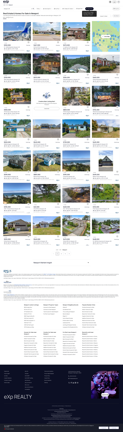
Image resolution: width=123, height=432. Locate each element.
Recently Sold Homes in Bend (89, 341)
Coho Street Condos (68, 318)
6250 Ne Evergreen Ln (29, 320)
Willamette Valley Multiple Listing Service (23, 284)
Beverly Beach (66, 314)
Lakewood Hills (66, 322)
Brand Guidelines (47, 380)
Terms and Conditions (48, 371)
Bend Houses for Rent (68, 339)
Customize (114, 427)
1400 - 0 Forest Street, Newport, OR (12, 209)
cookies (8, 425)
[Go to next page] (69, 254)
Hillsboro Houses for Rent (69, 354)
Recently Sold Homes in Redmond (90, 349)
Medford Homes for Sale (88, 318)
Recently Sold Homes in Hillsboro (90, 356)
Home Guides (7, 382)
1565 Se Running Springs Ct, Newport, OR (102, 111)
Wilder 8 (65, 307)
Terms (91, 425)
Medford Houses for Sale (30, 347)
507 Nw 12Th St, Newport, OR (40, 47)
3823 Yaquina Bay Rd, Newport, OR (12, 79)
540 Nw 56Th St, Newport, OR (40, 241)
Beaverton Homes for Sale (88, 314)
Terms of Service (71, 409)
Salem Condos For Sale (49, 338)
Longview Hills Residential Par (70, 327)
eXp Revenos (27, 380)
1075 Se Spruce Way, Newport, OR (11, 111)
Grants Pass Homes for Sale (89, 322)
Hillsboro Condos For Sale (49, 356)
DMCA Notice (61, 408)
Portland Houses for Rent (69, 334)
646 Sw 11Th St (27, 314)
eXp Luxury (27, 384)
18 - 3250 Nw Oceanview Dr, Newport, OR (102, 241)
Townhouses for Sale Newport (50, 311)
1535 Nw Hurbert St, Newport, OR (41, 79)
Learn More (77, 419)
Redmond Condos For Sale (49, 349)
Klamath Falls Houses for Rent (70, 352)
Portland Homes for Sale (88, 307)
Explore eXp (6, 371)
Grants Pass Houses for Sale (31, 352)
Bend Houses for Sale (29, 341)
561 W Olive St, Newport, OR (40, 144)
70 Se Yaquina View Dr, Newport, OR (101, 209)
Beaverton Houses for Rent (69, 341)
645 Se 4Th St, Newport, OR (69, 144)
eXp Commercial (28, 382)
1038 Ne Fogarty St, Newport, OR (11, 144)
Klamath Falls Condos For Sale (50, 354)
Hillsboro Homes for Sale (88, 327)
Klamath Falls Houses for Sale (31, 354)
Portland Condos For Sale (49, 336)
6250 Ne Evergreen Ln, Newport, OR (71, 79)
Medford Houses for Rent (69, 345)
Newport (65, 250)
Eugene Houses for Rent (69, 343)
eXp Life (26, 371)
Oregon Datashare (10, 294)
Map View (117, 8)
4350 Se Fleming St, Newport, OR (100, 79)
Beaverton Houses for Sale (30, 343)
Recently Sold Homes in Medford (90, 347)
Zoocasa (26, 373)
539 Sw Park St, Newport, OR (10, 241)
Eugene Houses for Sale (30, 345)
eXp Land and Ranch (29, 387)
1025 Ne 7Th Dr (27, 322)
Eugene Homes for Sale (88, 316)
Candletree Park (67, 309)
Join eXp (5, 375)
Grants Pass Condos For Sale (50, 352)
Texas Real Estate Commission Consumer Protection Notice (62, 416)
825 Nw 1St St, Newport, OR (40, 176)
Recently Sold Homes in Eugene (90, 345)
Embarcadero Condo (68, 320)
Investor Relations (7, 378)
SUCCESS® (27, 375)
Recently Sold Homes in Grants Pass (90, 352)
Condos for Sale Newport (49, 309)
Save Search (116, 15)
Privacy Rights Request (49, 373)
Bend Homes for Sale (87, 311)
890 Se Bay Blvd (28, 307)
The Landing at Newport (69, 311)
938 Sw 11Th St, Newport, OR (99, 176)
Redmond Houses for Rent (69, 348)
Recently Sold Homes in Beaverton (90, 343)
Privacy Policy (47, 375)
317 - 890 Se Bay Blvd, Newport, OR (12, 47)
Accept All (104, 427)
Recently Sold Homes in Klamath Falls (90, 354)
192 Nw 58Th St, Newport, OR (69, 241)
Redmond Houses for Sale (30, 349)
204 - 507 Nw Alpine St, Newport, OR (71, 209)
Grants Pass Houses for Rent (70, 350)
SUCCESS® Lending (29, 378)
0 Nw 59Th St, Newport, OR (40, 209)
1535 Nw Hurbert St (29, 318)
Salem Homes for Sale (87, 309)
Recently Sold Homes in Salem (89, 338)
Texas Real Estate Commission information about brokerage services (61, 415)
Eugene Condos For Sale (49, 345)
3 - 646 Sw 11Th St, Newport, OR (70, 47)
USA (57, 250)
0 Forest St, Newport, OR (68, 176)
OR (60, 250)
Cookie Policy (47, 378)
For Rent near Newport (49, 314)
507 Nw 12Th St (28, 309)
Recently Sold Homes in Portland (90, 336)
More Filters (90, 8)
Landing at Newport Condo (69, 325)
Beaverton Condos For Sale (50, 343)
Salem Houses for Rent (68, 337)
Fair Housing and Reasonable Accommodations (61, 411)
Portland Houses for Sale (30, 336)
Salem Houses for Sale (29, 338)
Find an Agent (7, 373)
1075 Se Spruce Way (29, 327)
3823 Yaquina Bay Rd (29, 316)
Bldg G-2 (65, 316)
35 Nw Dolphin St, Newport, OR (11, 176)
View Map (107, 36)
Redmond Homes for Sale (88, 320)
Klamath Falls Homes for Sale (89, 325)
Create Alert (46, 108)
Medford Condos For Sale (49, 347)
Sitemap (46, 382)
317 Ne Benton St (28, 311)
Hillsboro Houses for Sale (30, 356)
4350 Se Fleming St (29, 325)
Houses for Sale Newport (49, 307)
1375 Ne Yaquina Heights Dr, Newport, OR (72, 111)
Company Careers (8, 380)
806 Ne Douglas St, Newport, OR (100, 144)
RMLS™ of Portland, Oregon (50, 274)
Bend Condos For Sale (48, 341)
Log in (114, 2)
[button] (61, 262)
